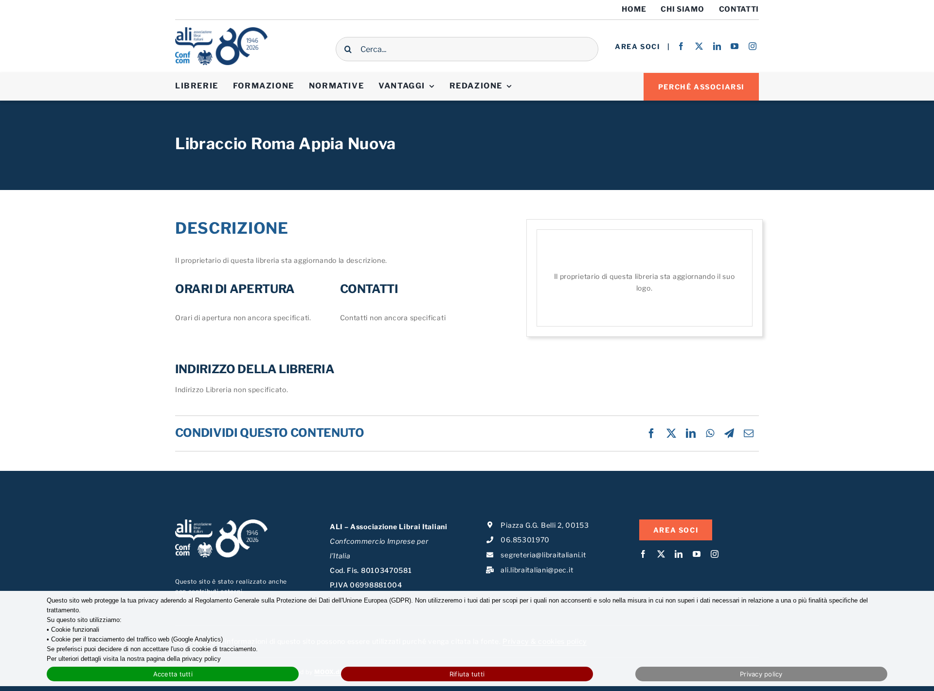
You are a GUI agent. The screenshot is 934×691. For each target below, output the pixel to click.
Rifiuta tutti (467, 674)
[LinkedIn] (691, 433)
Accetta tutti (173, 674)
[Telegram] (729, 433)
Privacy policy (761, 674)
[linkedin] (717, 46)
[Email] (749, 433)
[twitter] (699, 46)
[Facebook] (652, 433)
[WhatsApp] (710, 433)
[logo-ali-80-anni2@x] (221, 30)
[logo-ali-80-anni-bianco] (221, 522)
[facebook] (681, 46)
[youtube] (735, 46)
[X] (672, 433)
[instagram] (753, 46)
